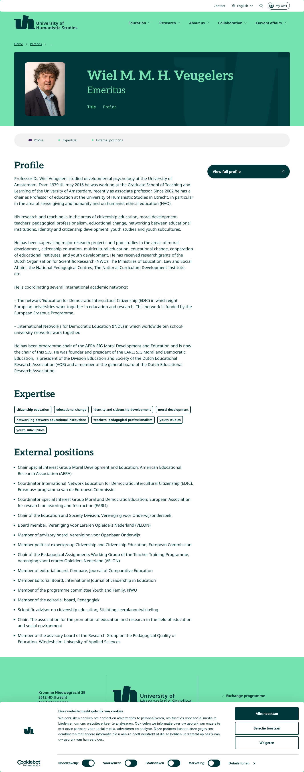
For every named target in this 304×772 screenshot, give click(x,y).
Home (18, 44)
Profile (38, 140)
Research (167, 22)
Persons (36, 44)
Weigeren (266, 743)
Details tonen (239, 763)
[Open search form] (261, 6)
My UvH (281, 6)
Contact (219, 6)
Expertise (70, 140)
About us (197, 22)
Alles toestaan (267, 713)
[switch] (131, 763)
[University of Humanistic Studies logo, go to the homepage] (45, 22)
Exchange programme (246, 695)
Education (137, 22)
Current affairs (269, 22)
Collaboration (230, 22)
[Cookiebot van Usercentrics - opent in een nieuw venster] (28, 763)
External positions (109, 140)
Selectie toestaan (266, 728)
